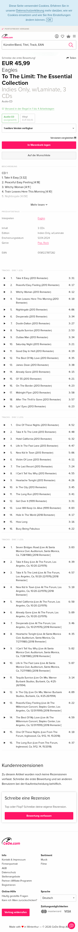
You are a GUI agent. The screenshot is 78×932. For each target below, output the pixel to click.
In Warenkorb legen (39, 145)
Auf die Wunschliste (39, 155)
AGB (4, 868)
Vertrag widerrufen (16, 912)
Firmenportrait (10, 863)
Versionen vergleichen (62, 137)
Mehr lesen (38, 205)
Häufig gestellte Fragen (15, 896)
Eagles (41, 218)
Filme (44, 863)
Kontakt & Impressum (14, 859)
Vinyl (27, 118)
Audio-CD (10, 118)
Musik (44, 859)
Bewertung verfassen (39, 815)
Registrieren (9, 885)
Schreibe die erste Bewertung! (18, 58)
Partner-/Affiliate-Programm (17, 880)
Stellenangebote (11, 876)
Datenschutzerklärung (30, 10)
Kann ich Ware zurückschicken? (19, 900)
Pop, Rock (43, 243)
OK (49, 20)
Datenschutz (9, 872)
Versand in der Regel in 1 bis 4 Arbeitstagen (29, 108)
